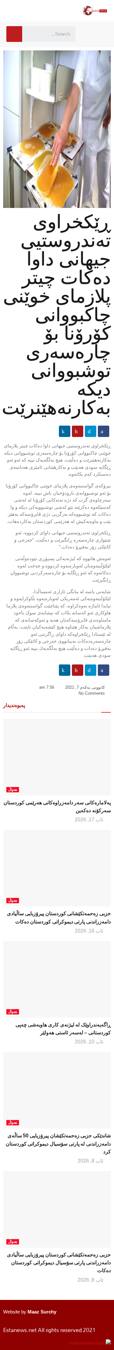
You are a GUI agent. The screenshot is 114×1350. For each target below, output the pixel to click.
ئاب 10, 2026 (89, 1041)
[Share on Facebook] (103, 431)
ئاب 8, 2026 (91, 1160)
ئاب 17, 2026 (89, 819)
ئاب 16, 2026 (89, 931)
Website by (29, 1311)
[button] (90, 34)
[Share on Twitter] (90, 431)
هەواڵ (12, 789)
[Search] (14, 34)
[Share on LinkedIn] (64, 431)
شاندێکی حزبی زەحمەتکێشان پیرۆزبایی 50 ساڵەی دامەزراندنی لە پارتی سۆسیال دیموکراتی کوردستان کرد (58, 1143)
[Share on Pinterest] (77, 431)
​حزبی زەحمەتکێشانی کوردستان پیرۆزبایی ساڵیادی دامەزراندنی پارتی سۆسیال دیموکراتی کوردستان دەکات (59, 1262)
